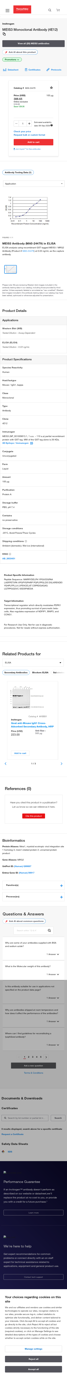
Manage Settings (33, 1348)
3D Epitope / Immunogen (15, 443)
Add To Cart (33, 142)
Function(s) (12, 885)
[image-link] (27, 210)
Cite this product (34, 816)
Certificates (35, 69)
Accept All (33, 1369)
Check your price (22, 131)
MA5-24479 (28, 251)
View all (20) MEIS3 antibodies (33, 43)
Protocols (56, 69)
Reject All (33, 1359)
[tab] (33, 885)
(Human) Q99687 (22, 866)
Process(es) (12, 896)
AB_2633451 (8, 558)
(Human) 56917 (26, 872)
